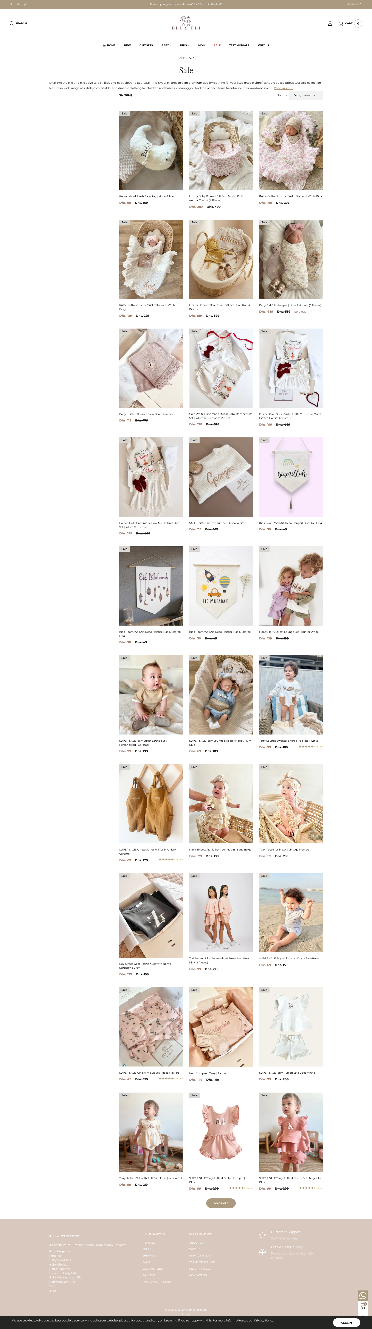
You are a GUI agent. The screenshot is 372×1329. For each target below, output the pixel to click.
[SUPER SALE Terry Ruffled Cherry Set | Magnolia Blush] (291, 1132)
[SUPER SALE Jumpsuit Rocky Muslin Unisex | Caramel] (151, 804)
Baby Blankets (59, 1268)
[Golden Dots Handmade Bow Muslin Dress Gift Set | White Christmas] (151, 477)
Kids (183, 45)
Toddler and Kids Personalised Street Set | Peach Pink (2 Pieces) (220, 960)
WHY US (194, 1249)
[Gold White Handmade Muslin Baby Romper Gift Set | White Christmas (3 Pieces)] (221, 368)
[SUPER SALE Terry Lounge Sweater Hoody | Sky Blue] (221, 695)
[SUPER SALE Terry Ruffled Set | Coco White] (291, 1027)
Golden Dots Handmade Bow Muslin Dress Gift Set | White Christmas (149, 525)
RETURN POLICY (200, 1268)
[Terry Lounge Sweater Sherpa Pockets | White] (291, 695)
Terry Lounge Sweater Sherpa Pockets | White (288, 740)
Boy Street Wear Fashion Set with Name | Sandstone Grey (145, 965)
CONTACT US (198, 1275)
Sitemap (186, 1314)
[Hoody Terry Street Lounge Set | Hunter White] (291, 586)
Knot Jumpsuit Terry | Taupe (207, 1073)
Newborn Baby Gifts (63, 1273)
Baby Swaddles (60, 1260)
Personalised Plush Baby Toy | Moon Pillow (147, 196)
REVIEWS (149, 1242)
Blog (52, 1290)
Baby (165, 45)
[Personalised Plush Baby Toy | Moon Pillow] (151, 150)
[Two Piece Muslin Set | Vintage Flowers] (291, 804)
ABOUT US (196, 1242)
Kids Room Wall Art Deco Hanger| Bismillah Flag (290, 523)
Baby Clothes (58, 1264)
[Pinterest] (18, 4)
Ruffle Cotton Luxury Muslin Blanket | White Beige (147, 307)
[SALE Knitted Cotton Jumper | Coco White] (221, 477)
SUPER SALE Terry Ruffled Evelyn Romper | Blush (217, 1180)
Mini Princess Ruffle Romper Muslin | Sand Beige (220, 849)
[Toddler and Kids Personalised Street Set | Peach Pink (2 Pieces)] (221, 912)
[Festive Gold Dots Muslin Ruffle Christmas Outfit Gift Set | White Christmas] (291, 368)
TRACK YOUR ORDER (157, 1281)
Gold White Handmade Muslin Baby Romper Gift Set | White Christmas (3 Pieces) (220, 416)
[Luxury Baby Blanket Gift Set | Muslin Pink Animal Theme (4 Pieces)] (221, 150)
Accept (346, 1322)
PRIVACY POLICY (200, 1255)
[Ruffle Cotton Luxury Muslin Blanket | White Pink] (291, 150)
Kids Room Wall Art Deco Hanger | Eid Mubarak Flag (150, 633)
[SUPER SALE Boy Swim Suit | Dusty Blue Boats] (291, 912)
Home (111, 45)
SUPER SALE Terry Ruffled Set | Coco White (287, 1072)
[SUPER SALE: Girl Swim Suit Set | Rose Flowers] (151, 1027)
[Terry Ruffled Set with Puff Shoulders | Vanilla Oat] (151, 1132)
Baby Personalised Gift (65, 1277)
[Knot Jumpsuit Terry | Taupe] (221, 1027)
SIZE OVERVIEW (153, 1268)
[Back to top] (363, 1316)
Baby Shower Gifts (62, 1281)
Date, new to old (304, 95)
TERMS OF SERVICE (202, 1262)
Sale (217, 45)
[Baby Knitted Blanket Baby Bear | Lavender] (151, 368)
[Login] (333, 23)
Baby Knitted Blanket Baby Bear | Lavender (147, 414)
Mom (201, 45)
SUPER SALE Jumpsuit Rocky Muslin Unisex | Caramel (148, 851)
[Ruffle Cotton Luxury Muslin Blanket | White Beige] (151, 259)
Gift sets (146, 45)
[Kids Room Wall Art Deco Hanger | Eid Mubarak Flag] (151, 586)
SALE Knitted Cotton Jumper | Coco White (216, 523)
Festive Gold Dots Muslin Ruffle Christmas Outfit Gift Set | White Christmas (290, 416)
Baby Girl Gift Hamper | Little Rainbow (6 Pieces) (290, 305)
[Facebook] (11, 4)
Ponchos (55, 1255)
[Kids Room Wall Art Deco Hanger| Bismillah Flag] (291, 477)
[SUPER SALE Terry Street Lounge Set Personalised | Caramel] (151, 695)
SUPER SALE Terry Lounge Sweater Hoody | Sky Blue (220, 742)
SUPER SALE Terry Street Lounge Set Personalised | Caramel (143, 742)
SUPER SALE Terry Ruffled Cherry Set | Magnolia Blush (290, 1180)
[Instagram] (25, 4)
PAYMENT (149, 1275)
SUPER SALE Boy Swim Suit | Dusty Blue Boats (289, 958)
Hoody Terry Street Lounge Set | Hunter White (289, 631)
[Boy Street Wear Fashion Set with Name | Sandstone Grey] (151, 915)
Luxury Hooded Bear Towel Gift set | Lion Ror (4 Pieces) (219, 307)
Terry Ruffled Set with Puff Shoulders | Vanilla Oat (150, 1178)
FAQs (146, 1262)
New (127, 45)
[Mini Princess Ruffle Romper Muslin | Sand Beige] (221, 804)
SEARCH (148, 1249)
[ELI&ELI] (185, 23)
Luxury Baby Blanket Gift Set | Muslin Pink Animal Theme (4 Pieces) (216, 198)
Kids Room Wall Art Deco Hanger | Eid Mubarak (220, 631)
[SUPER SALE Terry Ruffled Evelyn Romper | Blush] (221, 1132)
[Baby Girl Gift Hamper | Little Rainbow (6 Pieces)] (291, 259)
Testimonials (239, 45)
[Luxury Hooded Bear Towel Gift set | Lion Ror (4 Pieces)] (221, 259)
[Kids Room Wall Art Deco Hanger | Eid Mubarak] (221, 586)
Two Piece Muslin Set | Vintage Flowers (284, 849)
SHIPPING (149, 1255)
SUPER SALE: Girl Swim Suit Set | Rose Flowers (149, 1072)
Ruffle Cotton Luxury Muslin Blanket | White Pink (290, 196)
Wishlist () (354, 4)
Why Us (263, 45)
